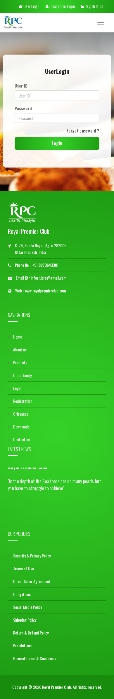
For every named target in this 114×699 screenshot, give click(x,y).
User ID (21, 86)
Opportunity (22, 375)
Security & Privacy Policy (31, 555)
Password (23, 108)
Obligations (21, 594)
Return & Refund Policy (30, 633)
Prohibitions (22, 645)
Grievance (20, 414)
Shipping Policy (24, 620)
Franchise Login (62, 6)
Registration (93, 6)
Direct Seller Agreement (31, 581)
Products (19, 362)
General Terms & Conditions (34, 658)
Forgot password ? (83, 130)
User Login (31, 6)
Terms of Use (23, 568)
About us (19, 349)
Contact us (21, 439)
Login (16, 388)
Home (17, 337)
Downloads (21, 426)
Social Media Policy (27, 607)
